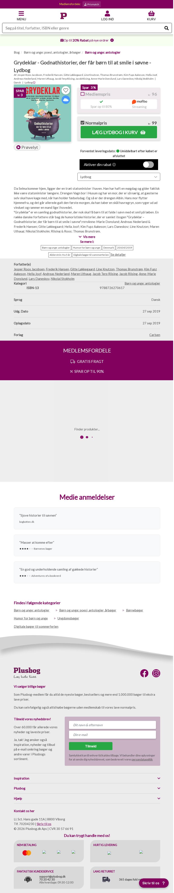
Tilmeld (90, 746)
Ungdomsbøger (68, 618)
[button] (27, 147)
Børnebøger (134, 610)
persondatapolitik (142, 759)
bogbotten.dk (26, 521)
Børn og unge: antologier (103, 52)
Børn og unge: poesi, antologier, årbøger (52, 52)
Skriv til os (44, 824)
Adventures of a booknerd (46, 575)
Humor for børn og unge (31, 618)
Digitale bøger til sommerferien (36, 626)
